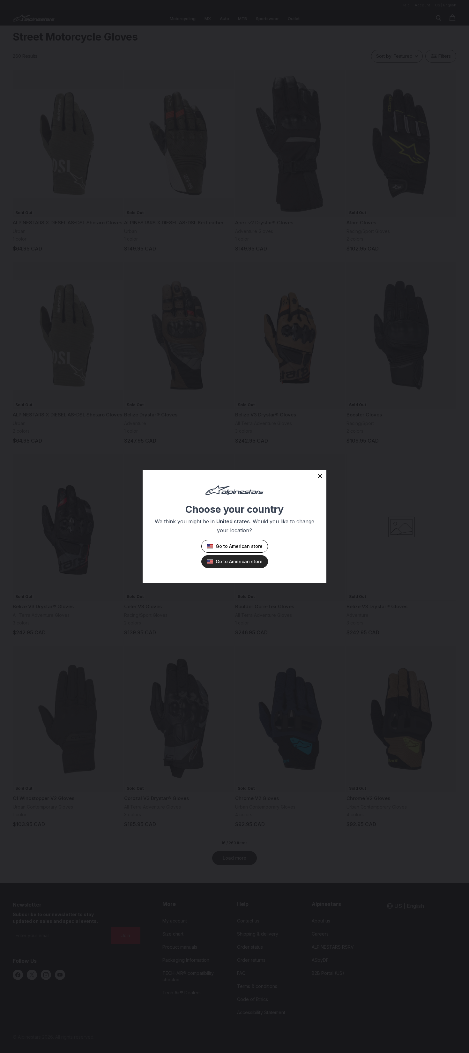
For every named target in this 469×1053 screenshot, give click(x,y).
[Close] (320, 476)
